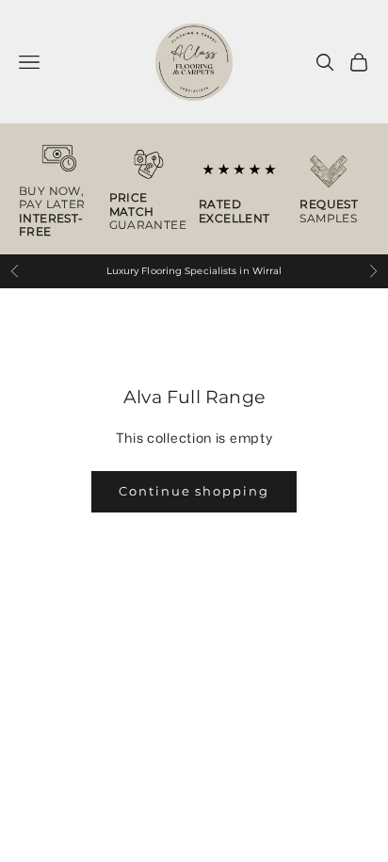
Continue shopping (194, 490)
